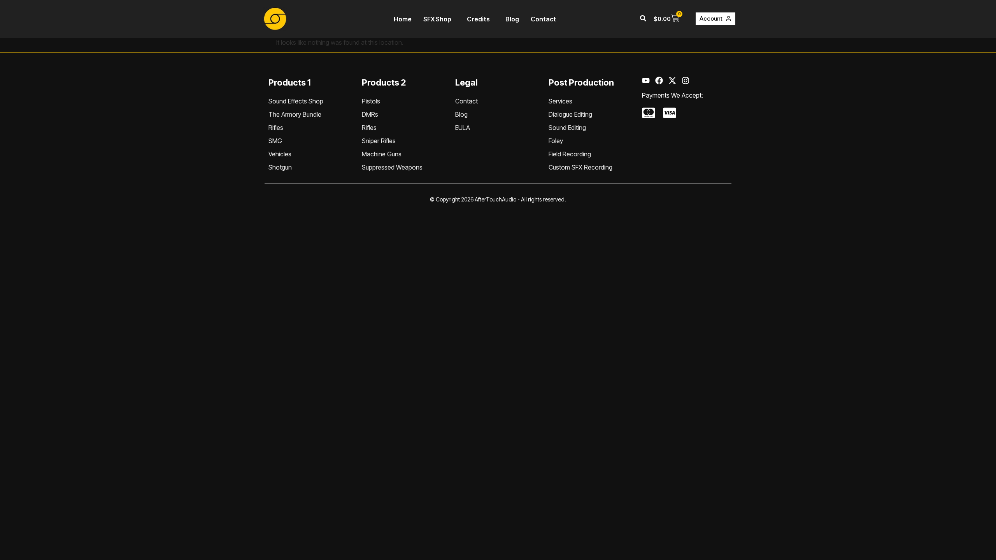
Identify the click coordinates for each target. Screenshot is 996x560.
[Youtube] (646, 80)
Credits (478, 19)
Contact (543, 19)
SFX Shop (437, 19)
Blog (512, 19)
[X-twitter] (672, 80)
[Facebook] (659, 80)
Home (403, 19)
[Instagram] (685, 80)
